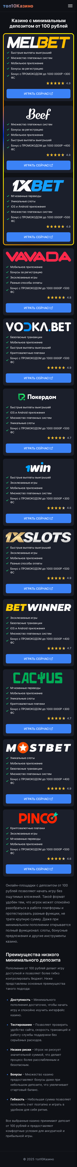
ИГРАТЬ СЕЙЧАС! (37, 93)
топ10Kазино (18, 6)
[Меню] (70, 6)
